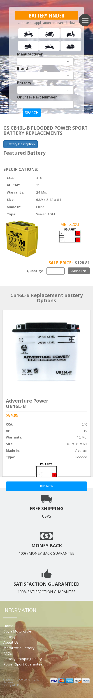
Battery (24, 82)
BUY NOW (46, 486)
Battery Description (20, 144)
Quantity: (35, 270)
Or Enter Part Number (37, 97)
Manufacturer (30, 54)
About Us (11, 642)
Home (8, 625)
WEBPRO (17, 685)
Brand (22, 68)
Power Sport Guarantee (22, 664)
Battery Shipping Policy (22, 658)
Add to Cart (78, 271)
